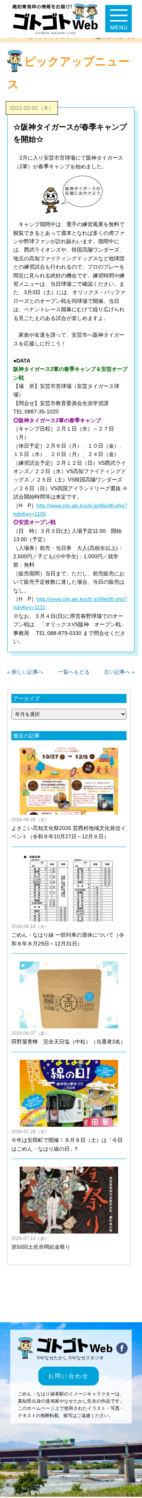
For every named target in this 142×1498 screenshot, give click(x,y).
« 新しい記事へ (25, 672)
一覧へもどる (74, 672)
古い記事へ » (119, 672)
